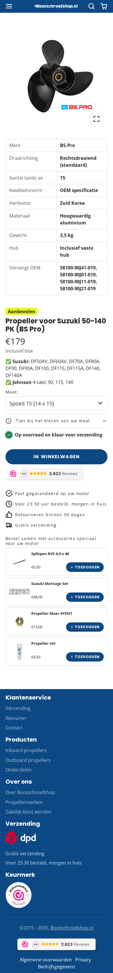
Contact (14, 727)
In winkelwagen (56, 456)
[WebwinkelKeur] (19, 906)
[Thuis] (56, 6)
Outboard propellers (28, 760)
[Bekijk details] (19, 562)
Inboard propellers (26, 750)
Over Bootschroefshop (30, 792)
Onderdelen (19, 770)
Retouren (16, 718)
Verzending (18, 708)
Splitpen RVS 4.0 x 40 (50, 553)
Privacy (83, 959)
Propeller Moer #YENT (51, 613)
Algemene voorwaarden (46, 959)
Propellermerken (24, 802)
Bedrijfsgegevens (56, 966)
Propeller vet (43, 643)
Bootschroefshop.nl (72, 928)
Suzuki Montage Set (49, 583)
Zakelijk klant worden (28, 812)
